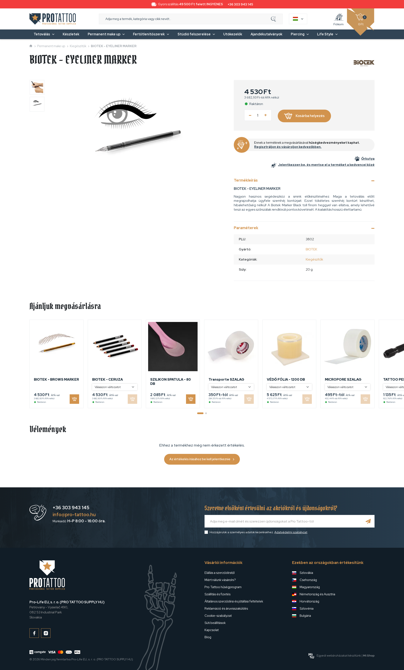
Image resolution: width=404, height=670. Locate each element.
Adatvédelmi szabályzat (290, 532)
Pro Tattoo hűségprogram (223, 587)
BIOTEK (311, 249)
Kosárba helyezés (310, 116)
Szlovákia (306, 573)
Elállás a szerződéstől (220, 573)
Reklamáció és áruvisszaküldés (226, 608)
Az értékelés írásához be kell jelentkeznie (199, 459)
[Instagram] (45, 633)
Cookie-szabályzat (218, 616)
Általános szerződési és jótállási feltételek (234, 601)
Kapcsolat (212, 630)
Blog (208, 637)
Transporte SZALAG (226, 379)
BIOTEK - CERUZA (107, 379)
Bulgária (305, 616)
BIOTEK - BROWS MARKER (56, 379)
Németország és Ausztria (317, 594)
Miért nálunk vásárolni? (220, 580)
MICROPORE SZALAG (343, 379)
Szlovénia (307, 608)
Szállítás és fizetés (217, 594)
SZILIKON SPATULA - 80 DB (170, 381)
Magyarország (310, 587)
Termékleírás (246, 180)
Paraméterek (246, 227)
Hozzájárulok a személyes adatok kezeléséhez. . (259, 532)
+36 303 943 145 (240, 4)
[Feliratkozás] (368, 521)
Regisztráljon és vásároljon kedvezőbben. (288, 147)
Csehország (308, 580)
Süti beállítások (215, 623)
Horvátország (309, 601)
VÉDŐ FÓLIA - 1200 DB (286, 379)
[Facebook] (34, 633)
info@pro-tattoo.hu (74, 515)
